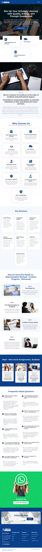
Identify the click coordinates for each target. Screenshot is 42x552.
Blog (13, 540)
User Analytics (24, 536)
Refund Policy (10, 550)
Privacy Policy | (4, 549)
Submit (30, 518)
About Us (13, 534)
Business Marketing (25, 534)
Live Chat (23, 538)
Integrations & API (35, 540)
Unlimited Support (25, 540)
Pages (13, 538)
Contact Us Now (21, 28)
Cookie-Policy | (4, 550)
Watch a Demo (34, 536)
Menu (39, 2)
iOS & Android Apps (35, 534)
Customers (33, 538)
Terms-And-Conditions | (12, 549)
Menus (13, 536)
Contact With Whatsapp (21, 502)
